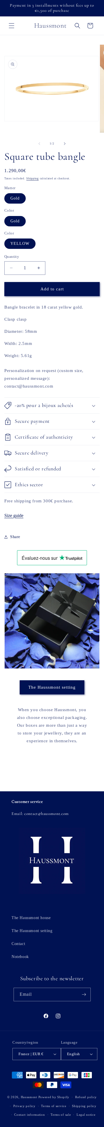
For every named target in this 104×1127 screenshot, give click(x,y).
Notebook (20, 957)
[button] (11, 25)
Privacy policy (24, 1106)
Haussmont (29, 1097)
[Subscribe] (84, 994)
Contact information (29, 1114)
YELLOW (19, 243)
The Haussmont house (31, 918)
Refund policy (86, 1097)
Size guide (13, 515)
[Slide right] (64, 143)
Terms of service (53, 1106)
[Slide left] (39, 143)
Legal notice (86, 1114)
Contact (18, 944)
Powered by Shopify (54, 1097)
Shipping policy (84, 1106)
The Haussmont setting (52, 687)
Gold (15, 198)
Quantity (11, 256)
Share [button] (15, 537)
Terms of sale (61, 1114)
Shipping (32, 178)
